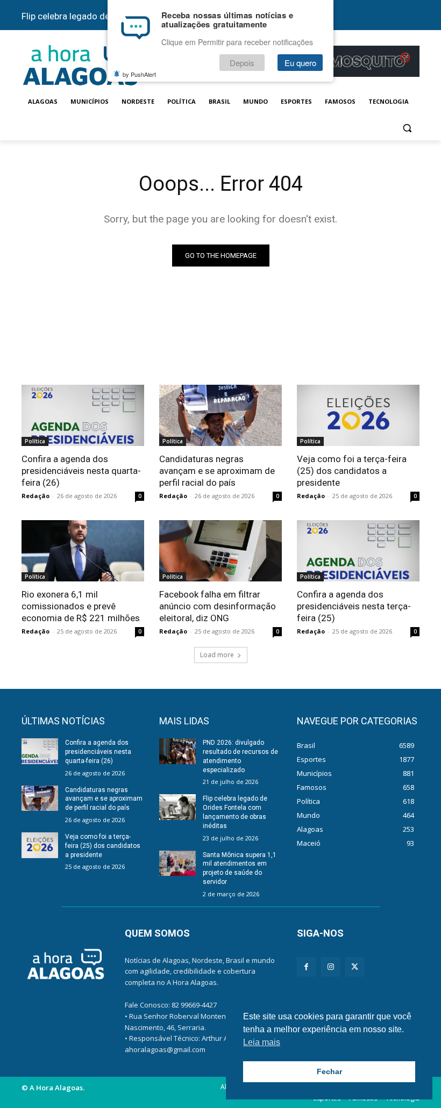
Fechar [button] (329, 1071)
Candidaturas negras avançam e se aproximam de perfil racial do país (217, 471)
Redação (35, 496)
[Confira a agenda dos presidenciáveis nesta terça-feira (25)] (358, 550)
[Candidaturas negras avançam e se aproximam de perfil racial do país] (220, 415)
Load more (217, 654)
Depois (242, 62)
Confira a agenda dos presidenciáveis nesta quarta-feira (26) (81, 471)
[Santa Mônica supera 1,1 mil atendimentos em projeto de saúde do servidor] (177, 863)
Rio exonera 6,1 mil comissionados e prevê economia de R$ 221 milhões (81, 606)
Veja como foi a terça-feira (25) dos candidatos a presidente (352, 471)
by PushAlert (139, 74)
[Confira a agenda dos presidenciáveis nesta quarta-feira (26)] (83, 415)
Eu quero (300, 62)
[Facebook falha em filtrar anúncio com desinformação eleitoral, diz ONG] (220, 550)
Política (35, 441)
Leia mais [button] (261, 1042)
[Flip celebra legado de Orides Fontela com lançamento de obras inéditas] (177, 807)
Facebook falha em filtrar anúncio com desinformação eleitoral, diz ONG (217, 606)
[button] (406, 127)
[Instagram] (330, 967)
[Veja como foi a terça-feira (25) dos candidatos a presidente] (358, 415)
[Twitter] (354, 967)
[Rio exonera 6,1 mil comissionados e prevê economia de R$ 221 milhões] (83, 550)
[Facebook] (306, 967)
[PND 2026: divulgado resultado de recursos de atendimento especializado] (177, 751)
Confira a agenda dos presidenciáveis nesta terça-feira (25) (354, 606)
